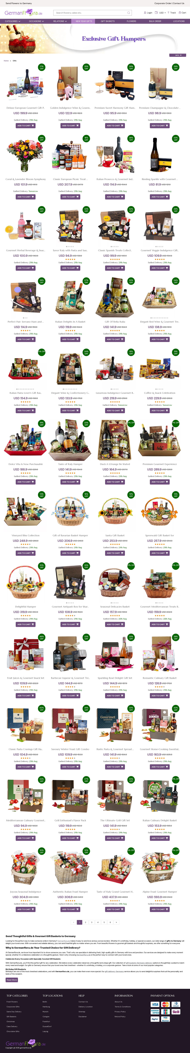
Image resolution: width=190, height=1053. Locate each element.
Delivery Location (86, 1007)
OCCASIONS (35, 21)
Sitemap (82, 1011)
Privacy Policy (120, 1011)
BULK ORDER (155, 21)
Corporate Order (162, 3)
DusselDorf (47, 1026)
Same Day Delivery (14, 1011)
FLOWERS (131, 21)
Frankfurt (46, 1021)
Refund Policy (120, 1016)
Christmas (11, 1021)
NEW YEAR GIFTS (84, 21)
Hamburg (46, 1007)
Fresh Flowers (12, 1002)
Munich (45, 1011)
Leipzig (45, 1031)
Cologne (46, 1016)
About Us (118, 1002)
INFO (177, 55)
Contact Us (178, 3)
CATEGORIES (11, 21)
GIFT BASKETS (108, 21)
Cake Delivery (12, 1026)
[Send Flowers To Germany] (23, 13)
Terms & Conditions (123, 1007)
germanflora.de (25, 1048)
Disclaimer (83, 1016)
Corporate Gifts (13, 1007)
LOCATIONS (179, 21)
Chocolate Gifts (13, 1031)
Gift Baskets (11, 1016)
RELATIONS (58, 21)
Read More (12, 980)
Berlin (45, 1002)
